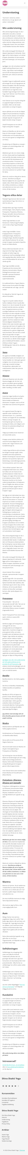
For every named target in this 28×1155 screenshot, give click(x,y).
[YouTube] (9, 1086)
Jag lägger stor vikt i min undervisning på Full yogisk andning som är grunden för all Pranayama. (13, 662)
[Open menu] (24, 3)
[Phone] (18, 1086)
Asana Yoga (5, 1134)
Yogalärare (5, 1122)
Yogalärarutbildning (8, 1104)
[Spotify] (12, 1086)
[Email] (15, 1086)
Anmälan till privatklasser (9, 1098)
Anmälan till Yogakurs (8, 1100)
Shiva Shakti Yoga (11, 1078)
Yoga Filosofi (5, 1139)
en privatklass (20, 1065)
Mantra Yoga (5, 1137)
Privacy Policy (6, 1124)
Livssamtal (5, 1102)
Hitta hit (4, 1117)
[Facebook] (3, 1086)
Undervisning (6, 1119)
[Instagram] (6, 1086)
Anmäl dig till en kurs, (9, 1065)
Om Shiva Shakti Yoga (8, 1115)
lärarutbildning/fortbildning (15, 1067)
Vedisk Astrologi (7, 1141)
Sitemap (22, 1150)
